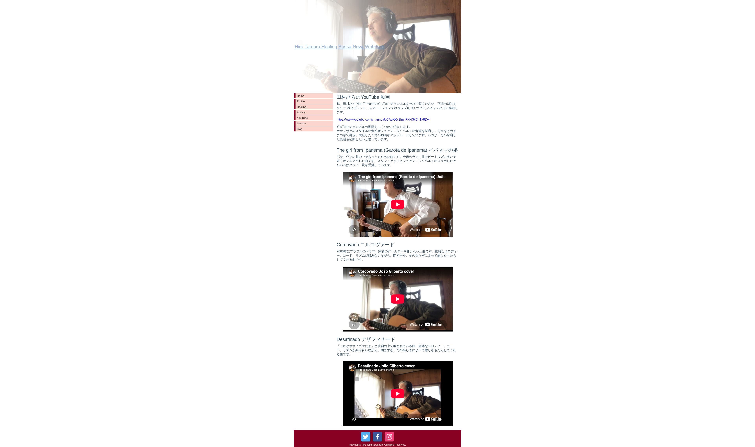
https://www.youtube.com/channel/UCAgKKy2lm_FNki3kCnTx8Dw (383, 119)
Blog (299, 128)
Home (300, 95)
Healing (301, 106)
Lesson (301, 123)
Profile (301, 101)
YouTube (302, 117)
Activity (301, 112)
